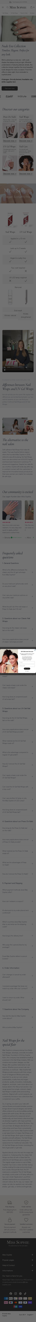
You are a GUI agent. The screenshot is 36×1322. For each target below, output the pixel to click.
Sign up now (27, 668)
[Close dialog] (35, 650)
